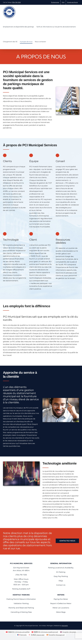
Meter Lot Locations (61, 608)
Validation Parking (21, 603)
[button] (49, 41)
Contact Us (60, 585)
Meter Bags (61, 612)
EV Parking (60, 572)
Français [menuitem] (23, 635)
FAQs (61, 581)
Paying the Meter (61, 599)
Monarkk (65, 625)
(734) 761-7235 (16, 2)
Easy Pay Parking (61, 576)
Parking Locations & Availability (61, 568)
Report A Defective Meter (60, 603)
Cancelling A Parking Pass (21, 612)
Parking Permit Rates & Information (21, 599)
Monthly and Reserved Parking (21, 608)
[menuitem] (18, 632)
